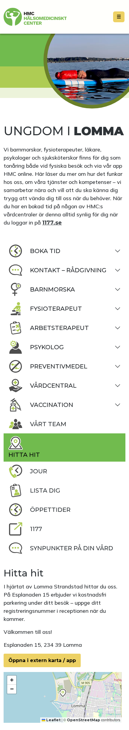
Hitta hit (24, 454)
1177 (36, 529)
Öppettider (50, 509)
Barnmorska (52, 289)
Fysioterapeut (56, 308)
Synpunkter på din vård (71, 548)
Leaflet (53, 720)
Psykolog (47, 347)
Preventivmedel (58, 366)
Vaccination (51, 404)
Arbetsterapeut (59, 327)
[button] (63, 693)
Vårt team (48, 424)
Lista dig (45, 490)
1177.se (52, 222)
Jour (38, 471)
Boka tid (45, 251)
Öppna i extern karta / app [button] (42, 660)
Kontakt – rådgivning (68, 270)
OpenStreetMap (83, 720)
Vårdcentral (53, 385)
